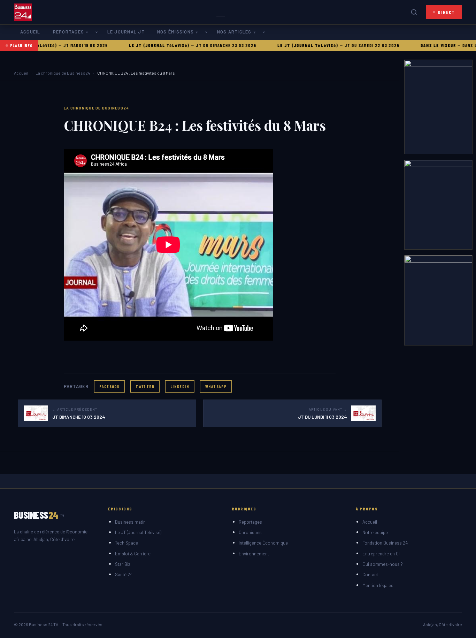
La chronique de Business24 (63, 72)
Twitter (145, 386)
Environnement (254, 553)
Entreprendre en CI (381, 553)
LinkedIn (179, 386)
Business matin (130, 522)
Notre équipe (375, 532)
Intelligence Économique (263, 543)
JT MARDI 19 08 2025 (71, 45)
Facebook (109, 386)
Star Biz (122, 564)
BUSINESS (39, 515)
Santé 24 (123, 574)
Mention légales (377, 585)
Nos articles (234, 31)
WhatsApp (216, 386)
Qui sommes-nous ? (382, 564)
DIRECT (446, 12)
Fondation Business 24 (385, 543)
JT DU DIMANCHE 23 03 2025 (212, 45)
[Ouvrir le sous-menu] (98, 32)
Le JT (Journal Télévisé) (138, 532)
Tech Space (126, 543)
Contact (370, 574)
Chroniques (250, 532)
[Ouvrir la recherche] (414, 12)
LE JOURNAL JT (126, 31)
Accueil (30, 31)
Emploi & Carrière (133, 553)
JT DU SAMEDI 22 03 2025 (358, 45)
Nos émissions (175, 31)
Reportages (68, 31)
